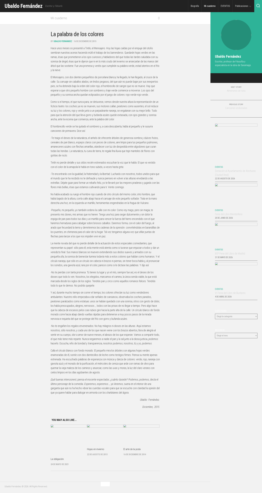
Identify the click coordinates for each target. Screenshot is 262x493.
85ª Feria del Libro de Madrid (230, 253)
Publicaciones (241, 6)
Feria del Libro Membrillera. (229, 214)
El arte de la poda (132, 449)
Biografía (195, 6)
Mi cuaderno (210, 6)
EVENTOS (225, 6)
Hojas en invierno (95, 449)
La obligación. (57, 459)
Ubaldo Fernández (23, 6)
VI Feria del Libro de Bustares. (230, 293)
